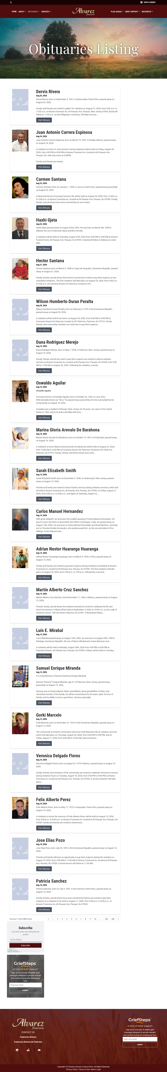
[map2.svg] (28, 1050)
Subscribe (25, 945)
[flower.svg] (17, 1050)
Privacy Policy (71, 1069)
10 (95, 919)
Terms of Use (84, 1069)
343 (113, 919)
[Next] (118, 919)
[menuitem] (15, 11)
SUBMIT (25, 990)
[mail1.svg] (39, 1050)
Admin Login (96, 1069)
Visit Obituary (44, 120)
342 (106, 919)
